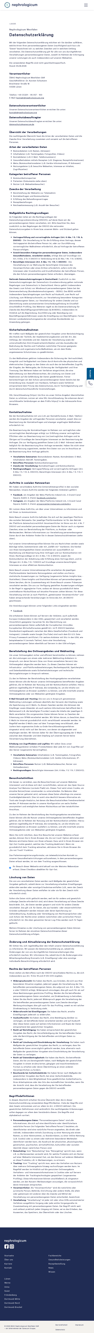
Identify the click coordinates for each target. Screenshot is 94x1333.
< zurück (12, 23)
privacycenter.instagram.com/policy (54, 503)
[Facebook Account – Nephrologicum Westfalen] (7, 1246)
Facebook (17, 610)
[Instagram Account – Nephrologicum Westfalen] (12, 1246)
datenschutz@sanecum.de (21, 124)
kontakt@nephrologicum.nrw (30, 97)
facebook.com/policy (46, 497)
